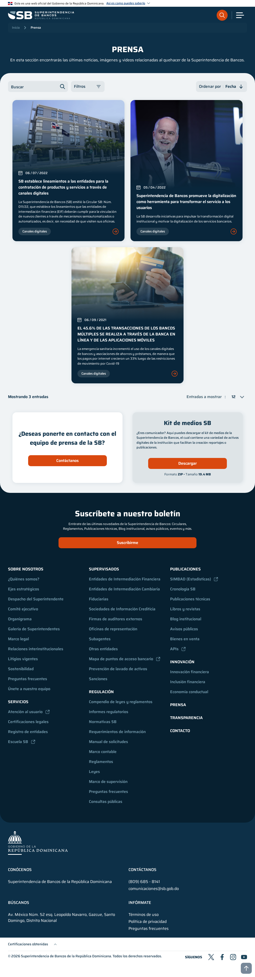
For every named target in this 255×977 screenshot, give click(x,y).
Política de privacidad (147, 922)
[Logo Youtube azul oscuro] (244, 957)
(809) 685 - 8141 (144, 881)
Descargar (187, 463)
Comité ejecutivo (23, 609)
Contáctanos (67, 460)
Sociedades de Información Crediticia (122, 609)
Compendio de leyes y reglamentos (120, 702)
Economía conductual (189, 692)
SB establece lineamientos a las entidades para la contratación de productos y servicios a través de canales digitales (63, 187)
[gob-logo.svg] (38, 843)
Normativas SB (103, 722)
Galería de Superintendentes (34, 629)
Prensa (36, 27)
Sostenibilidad (21, 669)
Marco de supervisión (108, 781)
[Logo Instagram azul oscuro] (233, 957)
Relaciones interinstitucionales (35, 649)
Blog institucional (185, 619)
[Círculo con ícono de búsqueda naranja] (222, 15)
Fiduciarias (98, 599)
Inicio (16, 27)
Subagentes (100, 639)
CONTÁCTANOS (142, 870)
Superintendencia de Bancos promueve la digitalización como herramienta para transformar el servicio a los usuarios (186, 202)
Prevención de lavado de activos (118, 669)
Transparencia (186, 718)
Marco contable (103, 752)
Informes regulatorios (108, 712)
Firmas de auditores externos (115, 619)
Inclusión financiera (187, 682)
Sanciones (98, 679)
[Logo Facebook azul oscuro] (222, 957)
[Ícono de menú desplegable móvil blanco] (240, 15)
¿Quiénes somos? (23, 579)
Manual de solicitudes (108, 742)
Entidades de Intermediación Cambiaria (124, 589)
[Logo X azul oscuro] (211, 957)
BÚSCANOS (18, 903)
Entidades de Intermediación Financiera (124, 579)
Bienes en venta (184, 639)
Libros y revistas (185, 609)
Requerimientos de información (117, 732)
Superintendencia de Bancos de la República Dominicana (66, 956)
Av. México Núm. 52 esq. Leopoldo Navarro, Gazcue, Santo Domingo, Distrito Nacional (61, 918)
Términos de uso (143, 915)
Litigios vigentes (23, 659)
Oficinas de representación (113, 629)
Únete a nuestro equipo (29, 689)
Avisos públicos (184, 629)
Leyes (94, 771)
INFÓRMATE (139, 903)
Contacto (180, 731)
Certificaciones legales (28, 722)
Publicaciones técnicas (190, 599)
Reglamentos (101, 762)
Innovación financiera (189, 672)
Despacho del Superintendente (36, 599)
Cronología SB (182, 589)
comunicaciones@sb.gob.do (153, 888)
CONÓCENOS (20, 870)
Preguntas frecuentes (27, 679)
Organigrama (20, 619)
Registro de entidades (28, 732)
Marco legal (18, 639)
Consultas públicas (105, 801)
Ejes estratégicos (23, 589)
